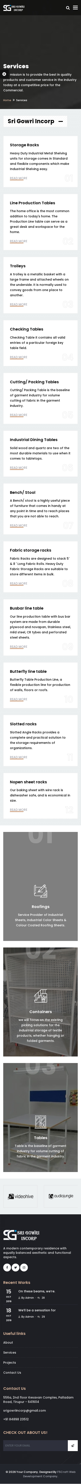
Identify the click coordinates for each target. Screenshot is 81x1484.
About (8, 1342)
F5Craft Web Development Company (49, 1474)
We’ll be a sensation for (37, 1310)
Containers (40, 1011)
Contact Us (12, 1372)
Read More (18, 178)
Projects (9, 1362)
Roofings (40, 906)
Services (9, 1352)
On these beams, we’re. (36, 1291)
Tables (40, 1137)
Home (7, 100)
